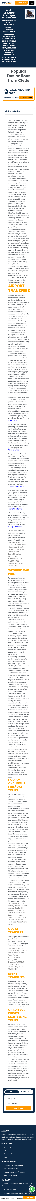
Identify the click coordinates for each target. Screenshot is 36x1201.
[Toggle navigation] (31, 3)
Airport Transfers (12, 1092)
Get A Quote (25, 1092)
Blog (5, 1157)
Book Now (22, 3)
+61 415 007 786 (10, 1189)
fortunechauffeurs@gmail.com (15, 1193)
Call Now (29, 1197)
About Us (7, 1147)
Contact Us (8, 1154)
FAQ (5, 1151)
